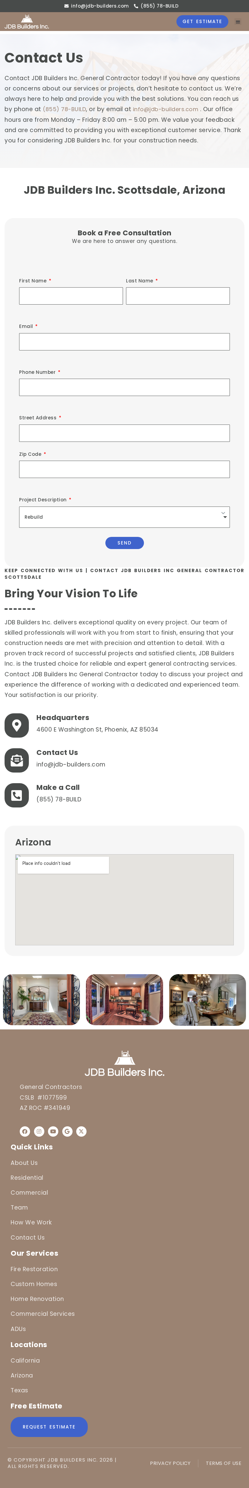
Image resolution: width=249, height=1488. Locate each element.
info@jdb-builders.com (166, 109)
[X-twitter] (81, 1131)
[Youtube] (53, 1131)
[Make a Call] (17, 795)
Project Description (43, 500)
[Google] (67, 1131)
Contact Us (57, 752)
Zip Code (31, 454)
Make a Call (58, 787)
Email (26, 326)
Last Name (140, 281)
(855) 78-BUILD (64, 109)
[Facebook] (25, 1131)
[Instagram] (39, 1131)
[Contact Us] (17, 760)
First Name (33, 281)
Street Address (38, 418)
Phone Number (38, 372)
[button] (237, 21)
